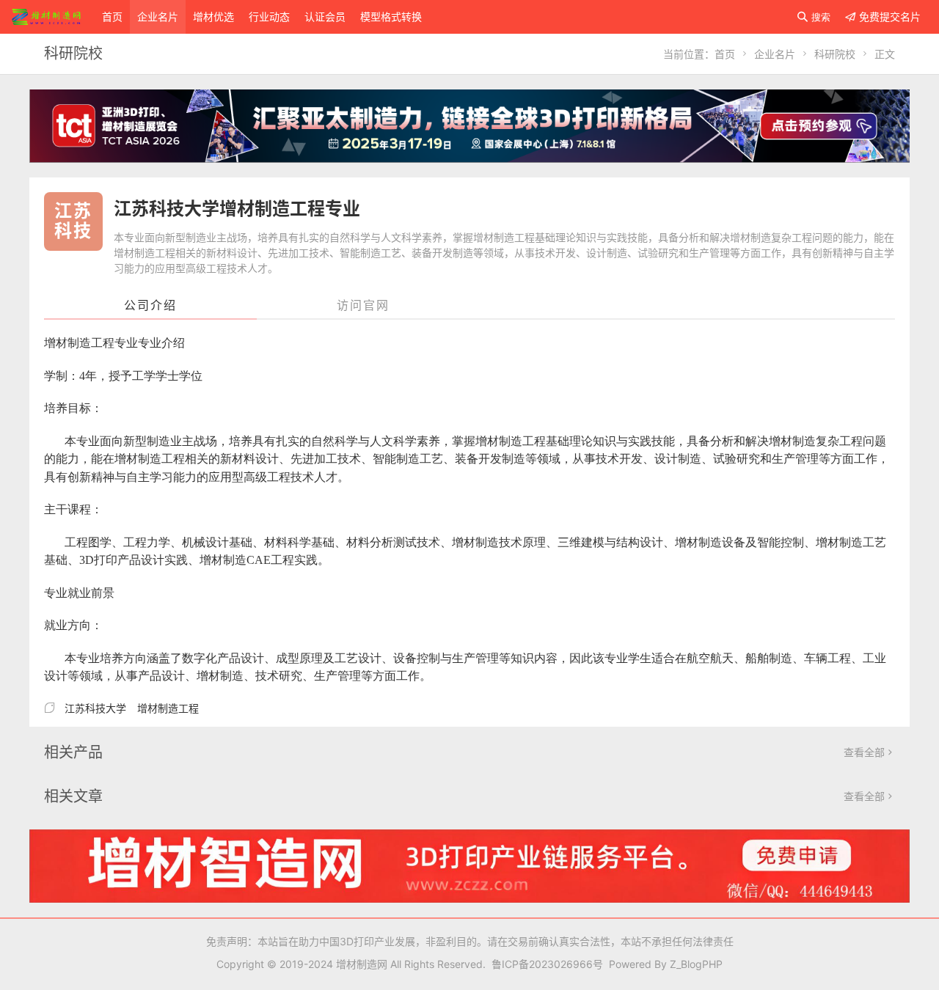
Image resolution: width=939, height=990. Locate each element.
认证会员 (325, 16)
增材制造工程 (168, 708)
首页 (112, 16)
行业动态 (269, 16)
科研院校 (834, 54)
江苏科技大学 (95, 708)
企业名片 (157, 16)
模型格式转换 (391, 16)
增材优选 (213, 16)
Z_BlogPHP (696, 964)
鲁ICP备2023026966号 (544, 964)
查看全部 (869, 752)
